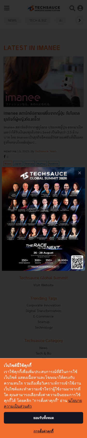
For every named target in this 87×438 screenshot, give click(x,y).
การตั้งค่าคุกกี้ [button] (43, 431)
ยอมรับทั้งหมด (43, 418)
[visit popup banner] (43, 219)
